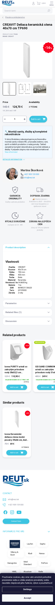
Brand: (8, 36)
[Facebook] (5, 512)
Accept (27, 598)
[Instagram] (11, 512)
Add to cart (35, 119)
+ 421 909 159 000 (15, 505)
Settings (27, 589)
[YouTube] (19, 512)
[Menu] (51, 3)
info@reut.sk (29, 178)
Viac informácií (11, 152)
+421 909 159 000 (31, 174)
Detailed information (12, 159)
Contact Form (16, 521)
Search (49, 11)
